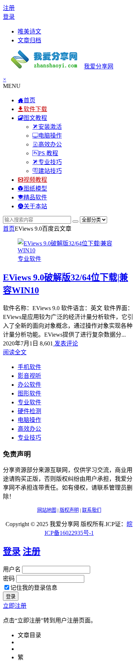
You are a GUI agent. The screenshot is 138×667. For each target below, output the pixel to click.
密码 (9, 578)
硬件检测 (29, 411)
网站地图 (46, 510)
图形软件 (29, 393)
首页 (9, 229)
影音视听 (29, 376)
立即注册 (14, 606)
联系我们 (91, 510)
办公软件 (29, 385)
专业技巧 (29, 437)
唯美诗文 (29, 31)
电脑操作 (29, 420)
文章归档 (29, 40)
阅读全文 (14, 352)
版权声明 (69, 510)
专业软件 (29, 259)
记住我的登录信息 (33, 588)
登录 (9, 17)
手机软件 (29, 367)
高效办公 (29, 429)
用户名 (12, 569)
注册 (9, 8)
